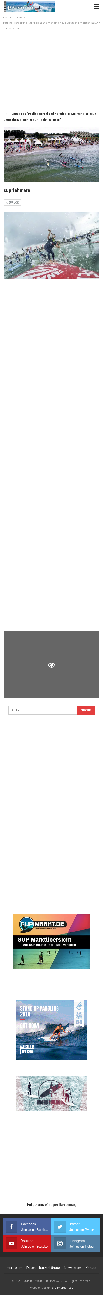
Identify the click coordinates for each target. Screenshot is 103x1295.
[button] (8, 1286)
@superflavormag (60, 1204)
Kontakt (91, 1268)
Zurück (13, 202)
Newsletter (72, 1268)
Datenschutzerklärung (43, 1268)
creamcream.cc (62, 1287)
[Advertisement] (51, 71)
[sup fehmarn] (51, 245)
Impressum (14, 1268)
